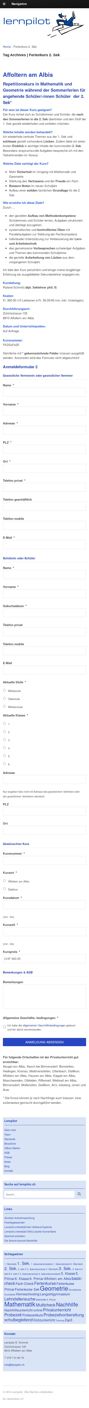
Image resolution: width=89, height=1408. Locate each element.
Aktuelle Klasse (15, 715)
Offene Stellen (12, 1148)
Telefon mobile (13, 518)
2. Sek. (10, 1268)
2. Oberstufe (77, 1263)
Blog (7, 1166)
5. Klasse (68, 1273)
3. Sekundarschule (29, 1273)
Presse (8, 1157)
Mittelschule (15, 707)
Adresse (10, 423)
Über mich (10, 1130)
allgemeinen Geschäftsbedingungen (44, 1025)
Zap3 (68, 1319)
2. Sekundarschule (36, 1269)
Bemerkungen (13, 982)
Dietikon (13, 889)
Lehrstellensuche (19, 1299)
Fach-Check (25, 1283)
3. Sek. (65, 1268)
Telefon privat (14, 480)
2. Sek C (22, 1269)
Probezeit (13, 1315)
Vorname (11, 404)
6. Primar (36, 1278)
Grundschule (75, 1289)
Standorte (9, 1139)
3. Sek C (15, 1273)
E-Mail (9, 537)
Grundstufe (9, 1294)
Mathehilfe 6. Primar (46, 1299)
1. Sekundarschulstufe (42, 1263)
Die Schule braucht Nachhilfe (20, 1240)
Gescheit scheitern (14, 1236)
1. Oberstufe (10, 1263)
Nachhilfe (67, 1304)
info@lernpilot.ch (14, 1365)
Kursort (10, 872)
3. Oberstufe (52, 1269)
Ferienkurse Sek (27, 1289)
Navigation (19, 4)
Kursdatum (12, 897)
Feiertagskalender (14, 1222)
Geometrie (54, 1288)
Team (7, 1134)
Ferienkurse (45, 1283)
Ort (7, 461)
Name (8, 385)
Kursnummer (14, 853)
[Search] (79, 1194)
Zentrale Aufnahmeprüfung (19, 1218)
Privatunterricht (57, 1310)
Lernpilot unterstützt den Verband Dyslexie (28, 1227)
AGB (7, 1152)
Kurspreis (11, 951)
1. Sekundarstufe (61, 1263)
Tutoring (60, 1320)
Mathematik (19, 1303)
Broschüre (10, 1143)
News (7, 1161)
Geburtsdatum (15, 606)
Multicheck (45, 1305)
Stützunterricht (44, 1319)
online (37, 1310)
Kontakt (8, 1170)
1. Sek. (23, 1263)
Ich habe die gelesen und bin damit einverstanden (41, 1027)
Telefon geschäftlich (17, 499)
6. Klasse (22, 1278)
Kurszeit (10, 924)
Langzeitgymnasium (55, 1293)
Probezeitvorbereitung (63, 1315)
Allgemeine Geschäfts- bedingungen (30, 1017)
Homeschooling (27, 1293)
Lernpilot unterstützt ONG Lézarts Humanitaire (30, 1231)
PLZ (7, 442)
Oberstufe (14, 699)
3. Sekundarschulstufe (49, 1273)
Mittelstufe (14, 691)
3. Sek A (76, 1269)
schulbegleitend (18, 1320)
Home (7, 46)
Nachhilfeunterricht (18, 1310)
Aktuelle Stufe (14, 682)
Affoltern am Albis (18, 881)
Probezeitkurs (32, 1314)
